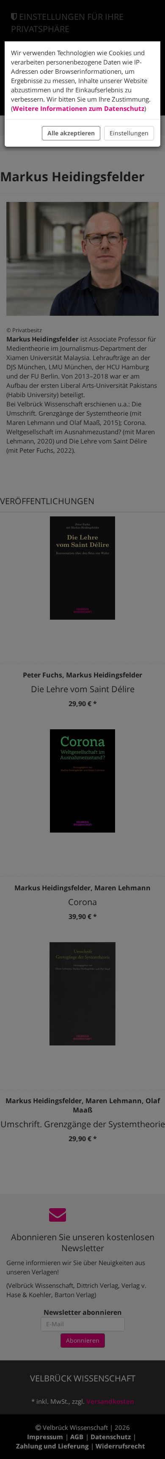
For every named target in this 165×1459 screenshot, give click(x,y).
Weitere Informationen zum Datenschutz (78, 108)
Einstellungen (129, 133)
